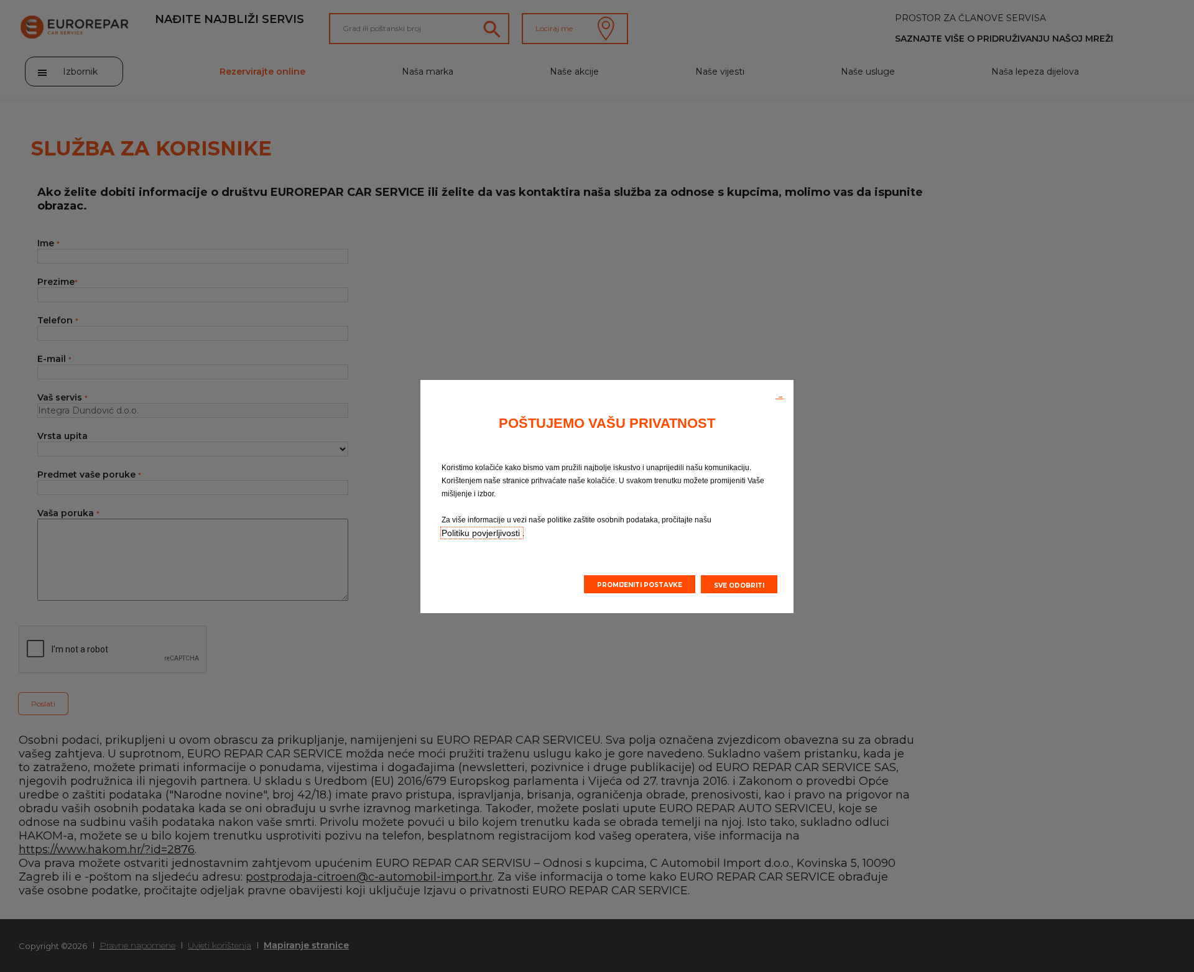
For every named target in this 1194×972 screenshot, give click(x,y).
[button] (779, 395)
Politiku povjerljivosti (482, 533)
